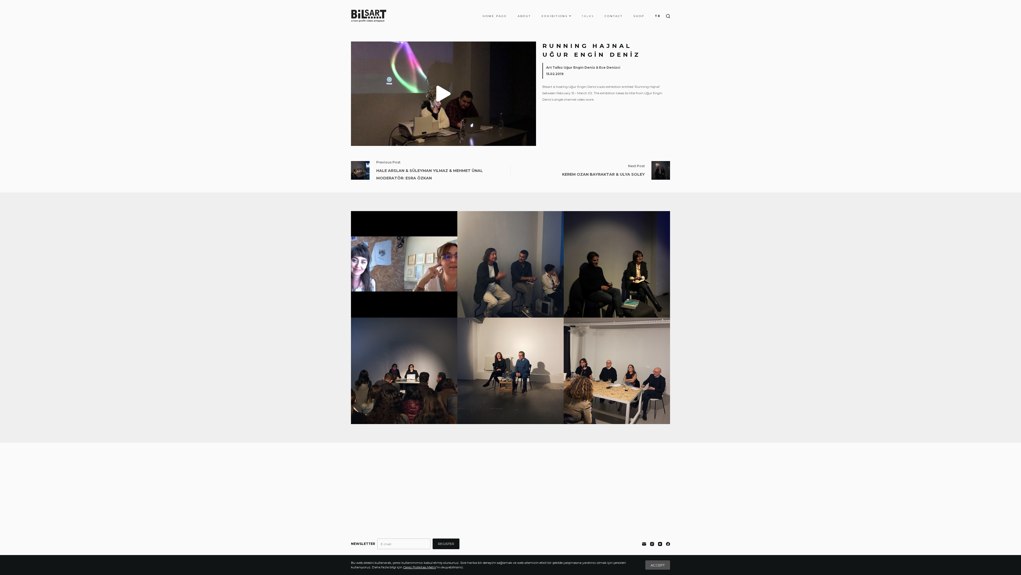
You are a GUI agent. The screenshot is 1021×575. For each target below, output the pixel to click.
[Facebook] (668, 544)
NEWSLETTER (363, 544)
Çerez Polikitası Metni (419, 567)
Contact (614, 16)
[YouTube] (660, 544)
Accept (658, 565)
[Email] (644, 544)
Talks (588, 16)
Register (446, 544)
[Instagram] (652, 544)
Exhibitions (555, 16)
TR (658, 16)
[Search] (668, 16)
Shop (638, 16)
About (524, 16)
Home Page (495, 16)
